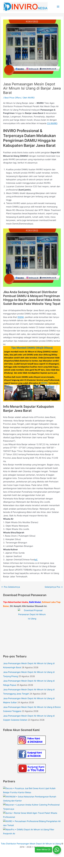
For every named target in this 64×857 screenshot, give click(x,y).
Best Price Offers (12, 97)
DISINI (21, 317)
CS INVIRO (52, 123)
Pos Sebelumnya (10, 587)
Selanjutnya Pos (54, 587)
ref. (36, 559)
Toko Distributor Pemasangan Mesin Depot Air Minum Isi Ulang (31, 843)
